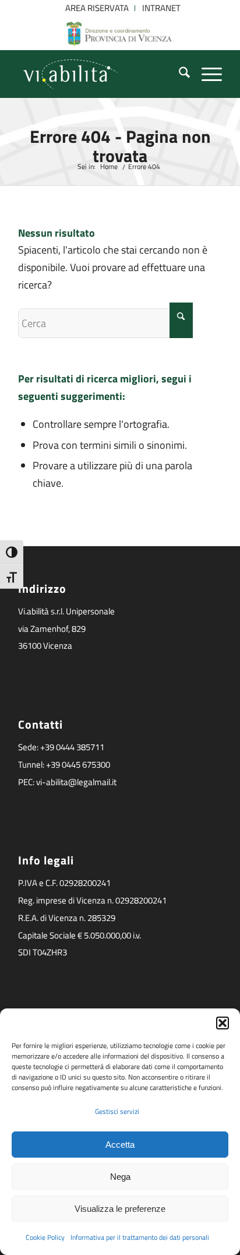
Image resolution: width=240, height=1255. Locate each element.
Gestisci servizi (117, 1111)
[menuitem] (97, 8)
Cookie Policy (45, 1237)
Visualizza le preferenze (120, 1209)
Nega (120, 1177)
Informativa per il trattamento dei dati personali (139, 1237)
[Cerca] (178, 74)
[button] (222, 1023)
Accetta (120, 1144)
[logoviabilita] (99, 74)
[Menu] (206, 74)
